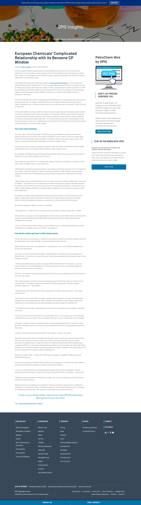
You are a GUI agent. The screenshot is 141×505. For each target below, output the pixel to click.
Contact (108, 421)
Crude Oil (41, 469)
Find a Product (65, 461)
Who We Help (21, 421)
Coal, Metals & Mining (45, 473)
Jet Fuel (40, 439)
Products (64, 421)
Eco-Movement (65, 446)
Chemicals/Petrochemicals (27, 403)
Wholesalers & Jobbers (23, 431)
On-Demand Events (89, 431)
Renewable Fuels (43, 458)
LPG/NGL (41, 442)
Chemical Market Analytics (59, 83)
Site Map (113, 494)
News (62, 431)
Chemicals (41, 450)
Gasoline (41, 431)
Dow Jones (22, 491)
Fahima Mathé (26, 67)
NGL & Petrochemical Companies (22, 444)
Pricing (62, 427)
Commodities (43, 421)
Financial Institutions (23, 457)
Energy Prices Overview (84, 486)
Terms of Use (96, 491)
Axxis (62, 439)
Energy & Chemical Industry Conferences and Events (62, 486)
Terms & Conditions (107, 491)
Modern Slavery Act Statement (100, 494)
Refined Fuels (42, 427)
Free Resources (65, 458)
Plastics (39, 403)
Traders (18, 439)
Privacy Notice (76, 491)
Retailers (18, 435)
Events (85, 421)
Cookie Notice (86, 491)
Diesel (40, 435)
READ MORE (114, 3)
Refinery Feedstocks (44, 446)
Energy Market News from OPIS (37, 486)
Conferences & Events (90, 427)
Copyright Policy (119, 491)
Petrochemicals (43, 454)
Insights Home (45, 39)
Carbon (40, 461)
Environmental (43, 465)
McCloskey (63, 450)
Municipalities (20, 453)
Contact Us (121, 494)
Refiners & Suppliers (22, 427)
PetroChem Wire (65, 454)
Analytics (63, 435)
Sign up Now (109, 167)
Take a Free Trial (104, 132)
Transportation (20, 449)
